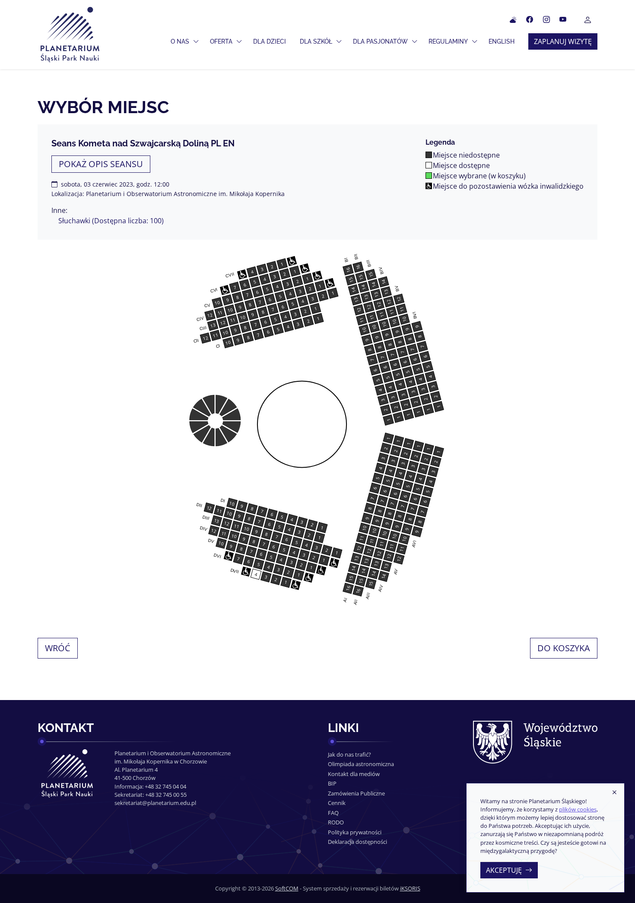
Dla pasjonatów (380, 41)
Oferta (221, 41)
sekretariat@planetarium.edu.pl (155, 803)
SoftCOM (286, 888)
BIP (332, 783)
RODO (336, 822)
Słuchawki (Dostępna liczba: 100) (111, 220)
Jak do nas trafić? (349, 754)
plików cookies (578, 809)
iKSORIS (410, 888)
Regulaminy (448, 41)
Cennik (337, 803)
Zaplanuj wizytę (563, 41)
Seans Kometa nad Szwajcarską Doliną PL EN (143, 143)
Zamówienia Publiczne (356, 793)
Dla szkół (316, 41)
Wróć (57, 648)
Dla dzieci (269, 41)
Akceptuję (504, 870)
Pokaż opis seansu (101, 164)
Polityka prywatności (354, 832)
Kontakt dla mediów (354, 774)
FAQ (333, 813)
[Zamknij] (614, 792)
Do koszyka (563, 648)
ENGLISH (501, 41)
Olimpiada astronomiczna (361, 764)
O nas (180, 41)
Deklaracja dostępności (357, 842)
